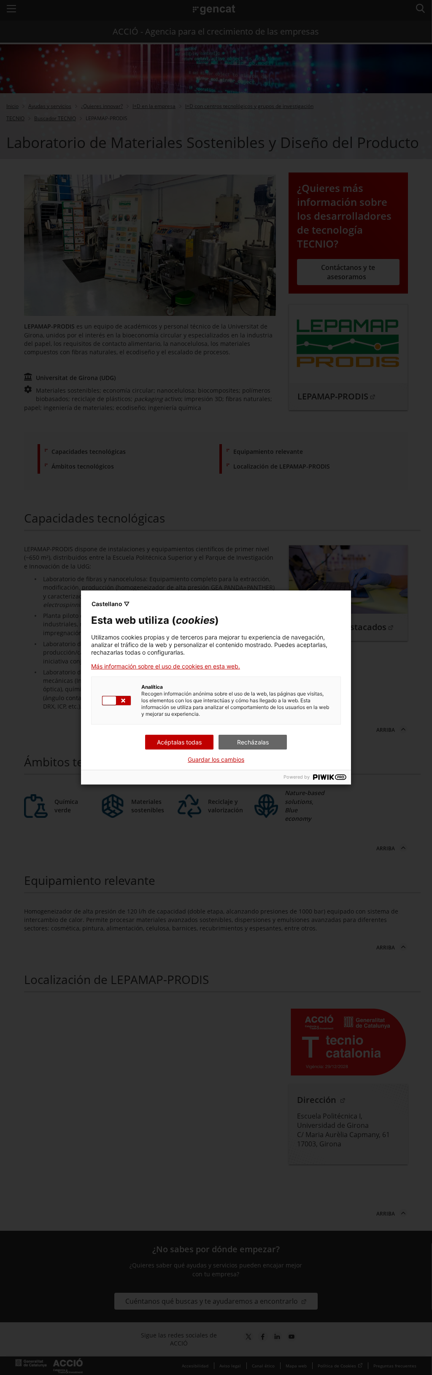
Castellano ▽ (111, 603)
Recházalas (253, 742)
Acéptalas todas (179, 742)
